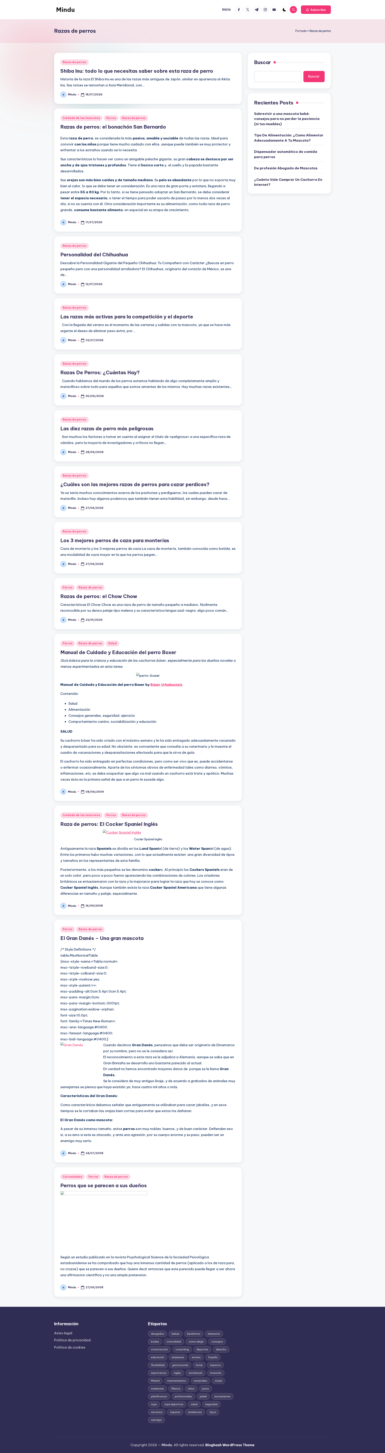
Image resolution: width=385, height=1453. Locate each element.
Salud (112, 643)
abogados (157, 1333)
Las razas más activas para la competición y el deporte (126, 317)
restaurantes (222, 1396)
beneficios (193, 1333)
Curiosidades (72, 1176)
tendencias (195, 1412)
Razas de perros (74, 62)
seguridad (211, 1404)
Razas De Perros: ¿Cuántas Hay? (100, 372)
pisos (205, 1388)
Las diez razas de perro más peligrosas (107, 428)
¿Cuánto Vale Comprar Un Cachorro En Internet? (288, 182)
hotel (199, 1365)
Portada (301, 31)
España (213, 1357)
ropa (154, 1404)
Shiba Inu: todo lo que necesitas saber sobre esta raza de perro (136, 71)
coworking (182, 1349)
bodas (155, 1341)
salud (194, 1404)
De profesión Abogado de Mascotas (285, 168)
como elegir (196, 1341)
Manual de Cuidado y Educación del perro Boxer (118, 652)
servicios (156, 1412)
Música (175, 1388)
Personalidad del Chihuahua (94, 255)
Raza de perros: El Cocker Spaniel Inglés (109, 824)
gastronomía (180, 1365)
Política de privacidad (72, 1340)
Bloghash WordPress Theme (229, 1445)
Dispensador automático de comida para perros (285, 154)
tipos (213, 1412)
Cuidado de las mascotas (81, 118)
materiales (200, 1380)
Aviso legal (63, 1333)
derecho (221, 1349)
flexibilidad (158, 1365)
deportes (202, 1349)
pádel (203, 1396)
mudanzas (157, 1388)
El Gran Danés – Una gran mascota (102, 938)
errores (196, 1357)
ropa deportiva (173, 1404)
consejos (217, 1341)
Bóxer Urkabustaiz (166, 684)
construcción (159, 1349)
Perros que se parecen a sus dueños (103, 1185)
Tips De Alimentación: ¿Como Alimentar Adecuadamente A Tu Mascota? (288, 138)
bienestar (214, 1333)
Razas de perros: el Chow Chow (98, 596)
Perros (111, 118)
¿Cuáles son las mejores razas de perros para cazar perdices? (135, 484)
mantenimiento (176, 1380)
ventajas (156, 1419)
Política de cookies (69, 1347)
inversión (215, 1372)
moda (218, 1380)
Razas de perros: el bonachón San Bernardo (113, 127)
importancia (158, 1372)
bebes (175, 1333)
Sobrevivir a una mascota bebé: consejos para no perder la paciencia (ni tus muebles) (287, 118)
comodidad (174, 1341)
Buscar (262, 62)
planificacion (159, 1396)
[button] (316, 9)
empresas (178, 1357)
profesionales (183, 1396)
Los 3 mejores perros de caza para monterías (114, 540)
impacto (215, 1365)
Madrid (155, 1380)
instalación (196, 1372)
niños (191, 1388)
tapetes (175, 1412)
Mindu (65, 9)
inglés (177, 1372)
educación (157, 1357)
